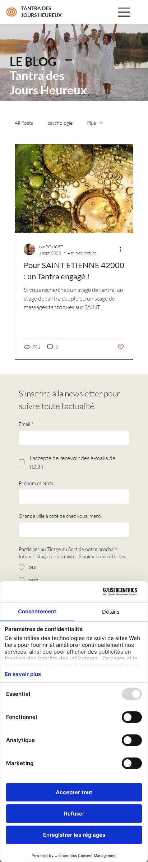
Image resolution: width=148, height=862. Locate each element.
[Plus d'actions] (123, 249)
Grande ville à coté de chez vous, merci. (60, 516)
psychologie (60, 123)
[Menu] (124, 12)
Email (26, 424)
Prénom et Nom (36, 483)
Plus (91, 123)
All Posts (24, 123)
